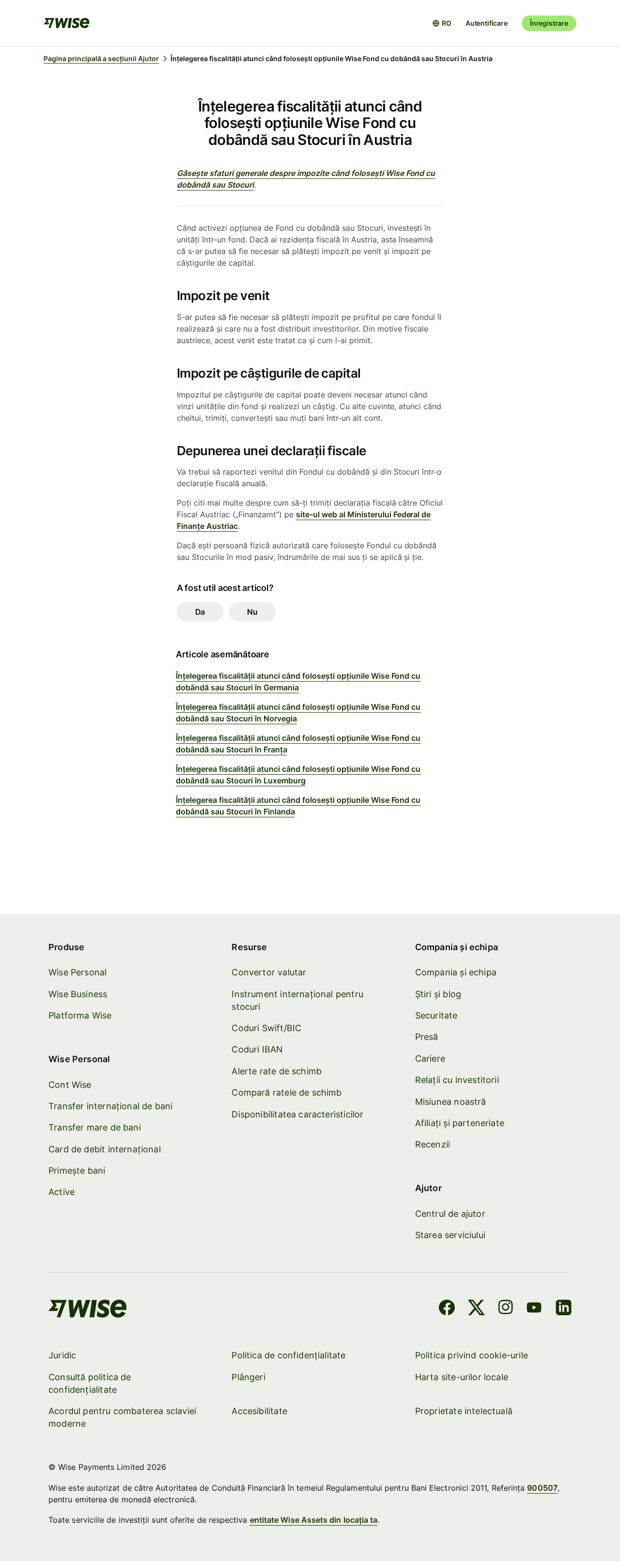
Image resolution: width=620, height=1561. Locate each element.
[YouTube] (534, 1309)
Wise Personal (77, 972)
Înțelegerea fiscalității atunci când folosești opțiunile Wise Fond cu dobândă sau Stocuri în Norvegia (298, 712)
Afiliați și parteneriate (459, 1123)
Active (61, 1192)
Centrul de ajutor (450, 1214)
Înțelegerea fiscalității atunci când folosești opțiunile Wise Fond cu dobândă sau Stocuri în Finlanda (298, 805)
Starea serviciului (450, 1235)
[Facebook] (447, 1309)
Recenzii (432, 1144)
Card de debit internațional (104, 1149)
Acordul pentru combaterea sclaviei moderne (122, 1417)
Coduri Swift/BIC (266, 1028)
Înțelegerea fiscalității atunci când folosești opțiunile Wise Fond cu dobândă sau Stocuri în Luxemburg (298, 774)
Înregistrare (549, 23)
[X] (476, 1309)
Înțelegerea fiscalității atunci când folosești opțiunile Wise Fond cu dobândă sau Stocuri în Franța (298, 743)
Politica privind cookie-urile (471, 1355)
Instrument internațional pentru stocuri (297, 1000)
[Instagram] (505, 1309)
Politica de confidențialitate (288, 1355)
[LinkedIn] (564, 1309)
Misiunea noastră (450, 1102)
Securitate (436, 1015)
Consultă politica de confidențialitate (89, 1383)
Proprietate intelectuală (463, 1411)
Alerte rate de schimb (277, 1071)
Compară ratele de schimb (286, 1092)
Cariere (430, 1058)
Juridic (62, 1355)
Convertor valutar (269, 972)
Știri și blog (438, 994)
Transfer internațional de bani (110, 1106)
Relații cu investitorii (457, 1080)
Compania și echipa (455, 972)
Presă (426, 1037)
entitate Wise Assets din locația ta (314, 1520)
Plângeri (248, 1377)
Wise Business (77, 994)
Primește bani (76, 1170)
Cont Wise (70, 1085)
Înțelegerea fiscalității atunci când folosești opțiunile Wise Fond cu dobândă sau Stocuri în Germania (298, 681)
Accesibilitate (259, 1411)
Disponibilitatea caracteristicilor (297, 1114)
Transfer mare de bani (94, 1127)
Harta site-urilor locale (461, 1377)
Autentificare (486, 23)
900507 (542, 1488)
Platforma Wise (80, 1015)
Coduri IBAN (257, 1049)
